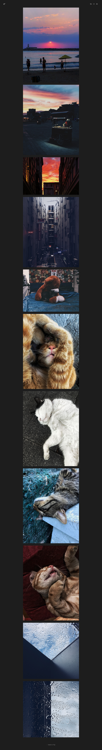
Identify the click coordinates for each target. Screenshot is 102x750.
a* (4, 4)
